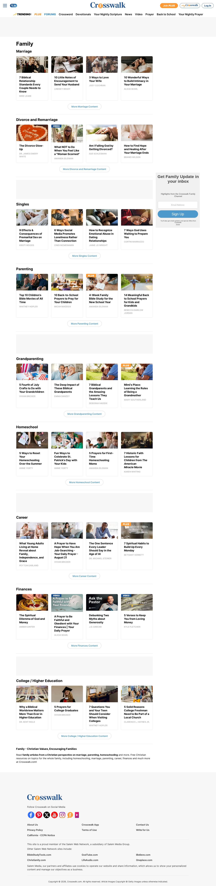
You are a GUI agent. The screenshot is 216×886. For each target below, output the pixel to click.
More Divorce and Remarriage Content (84, 169)
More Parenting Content (84, 323)
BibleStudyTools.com (39, 854)
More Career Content (84, 576)
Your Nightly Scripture (108, 14)
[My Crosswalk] (190, 5)
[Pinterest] (39, 815)
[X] (46, 815)
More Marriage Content (84, 106)
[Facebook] (31, 815)
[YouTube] (54, 815)
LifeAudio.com (90, 860)
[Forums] (70, 815)
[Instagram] (62, 815)
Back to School (166, 14)
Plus (37, 14)
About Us (32, 824)
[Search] (13, 6)
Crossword (66, 14)
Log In (207, 5)
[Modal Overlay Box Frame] (178, 200)
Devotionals (83, 14)
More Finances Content (84, 645)
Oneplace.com (144, 860)
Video (139, 14)
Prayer (149, 14)
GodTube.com (90, 854)
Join (169, 5)
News (128, 14)
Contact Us (142, 824)
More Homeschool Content (84, 482)
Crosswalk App (90, 824)
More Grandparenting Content (84, 413)
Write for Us (142, 829)
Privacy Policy (35, 829)
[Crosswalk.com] (108, 5)
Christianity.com (36, 860)
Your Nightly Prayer (191, 14)
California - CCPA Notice (41, 835)
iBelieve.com (143, 854)
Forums (50, 14)
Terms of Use (89, 829)
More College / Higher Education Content (84, 736)
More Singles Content (84, 255)
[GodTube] (77, 815)
